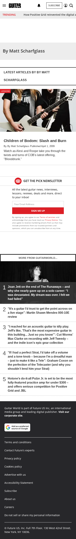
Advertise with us (15, 474)
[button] (4, 5)
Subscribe (54, 5)
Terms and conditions (17, 442)
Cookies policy (13, 466)
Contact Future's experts (19, 450)
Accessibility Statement (18, 482)
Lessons (5, 91)
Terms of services (48, 217)
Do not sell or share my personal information (32, 515)
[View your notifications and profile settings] (39, 5)
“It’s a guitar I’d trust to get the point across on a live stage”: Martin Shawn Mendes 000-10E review (40, 312)
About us (9, 499)
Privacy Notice (51, 220)
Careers (9, 507)
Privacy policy (12, 458)
